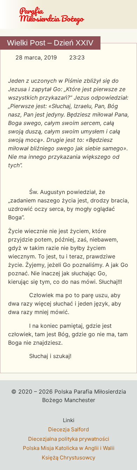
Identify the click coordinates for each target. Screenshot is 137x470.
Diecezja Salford (68, 429)
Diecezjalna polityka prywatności (68, 438)
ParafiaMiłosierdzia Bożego (51, 14)
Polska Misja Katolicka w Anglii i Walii (69, 448)
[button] (128, 14)
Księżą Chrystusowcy (68, 457)
